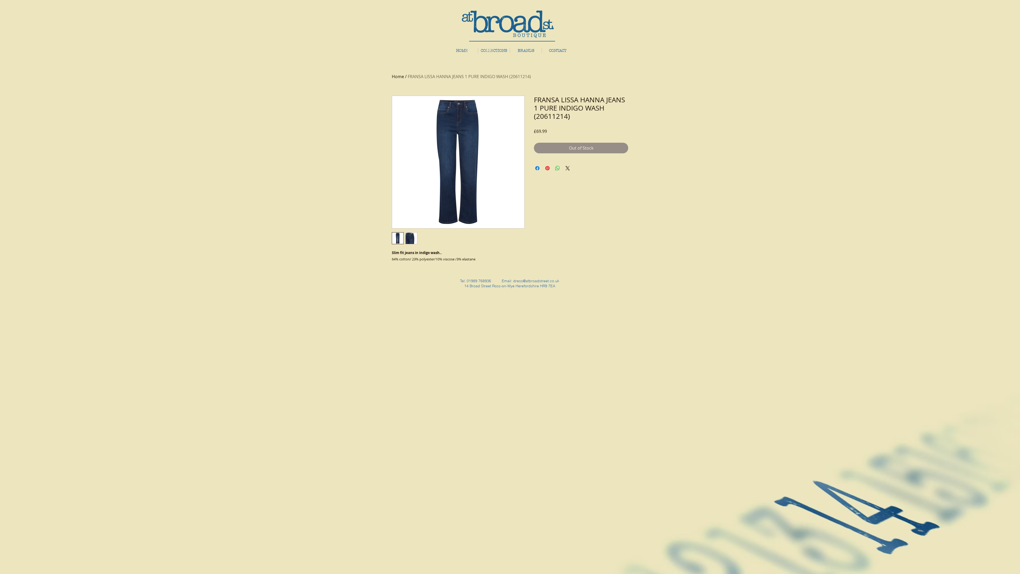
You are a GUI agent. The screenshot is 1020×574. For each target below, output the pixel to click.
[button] (526, 50)
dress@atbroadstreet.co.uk (536, 280)
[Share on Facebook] (537, 168)
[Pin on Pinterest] (547, 168)
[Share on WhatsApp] (557, 168)
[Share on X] (567, 168)
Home (398, 76)
